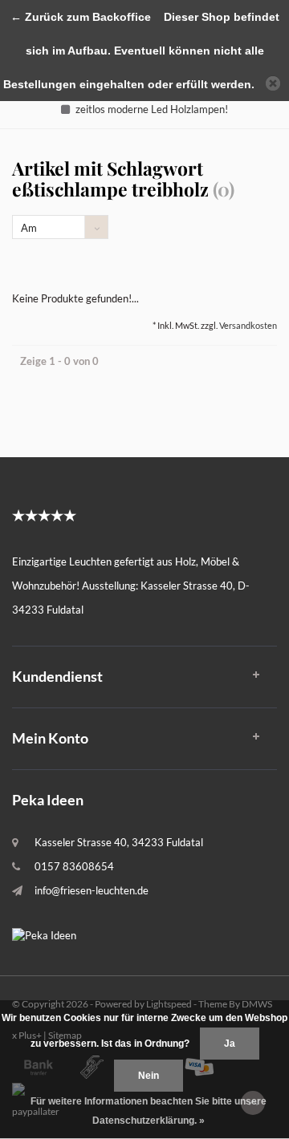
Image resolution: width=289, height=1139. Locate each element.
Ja (229, 1043)
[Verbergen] (273, 83)
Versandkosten (248, 325)
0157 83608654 (74, 866)
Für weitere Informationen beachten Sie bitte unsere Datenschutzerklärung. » (149, 1111)
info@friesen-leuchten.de (92, 890)
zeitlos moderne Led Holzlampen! (151, 109)
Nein (148, 1075)
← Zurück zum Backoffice (80, 16)
